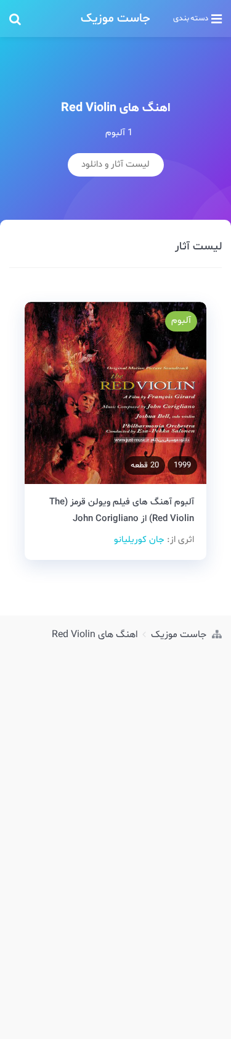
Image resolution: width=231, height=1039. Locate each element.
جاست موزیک (115, 18)
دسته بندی (190, 18)
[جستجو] (41, 18)
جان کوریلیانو (139, 539)
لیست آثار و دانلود (115, 164)
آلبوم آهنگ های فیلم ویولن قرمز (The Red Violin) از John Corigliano (121, 510)
